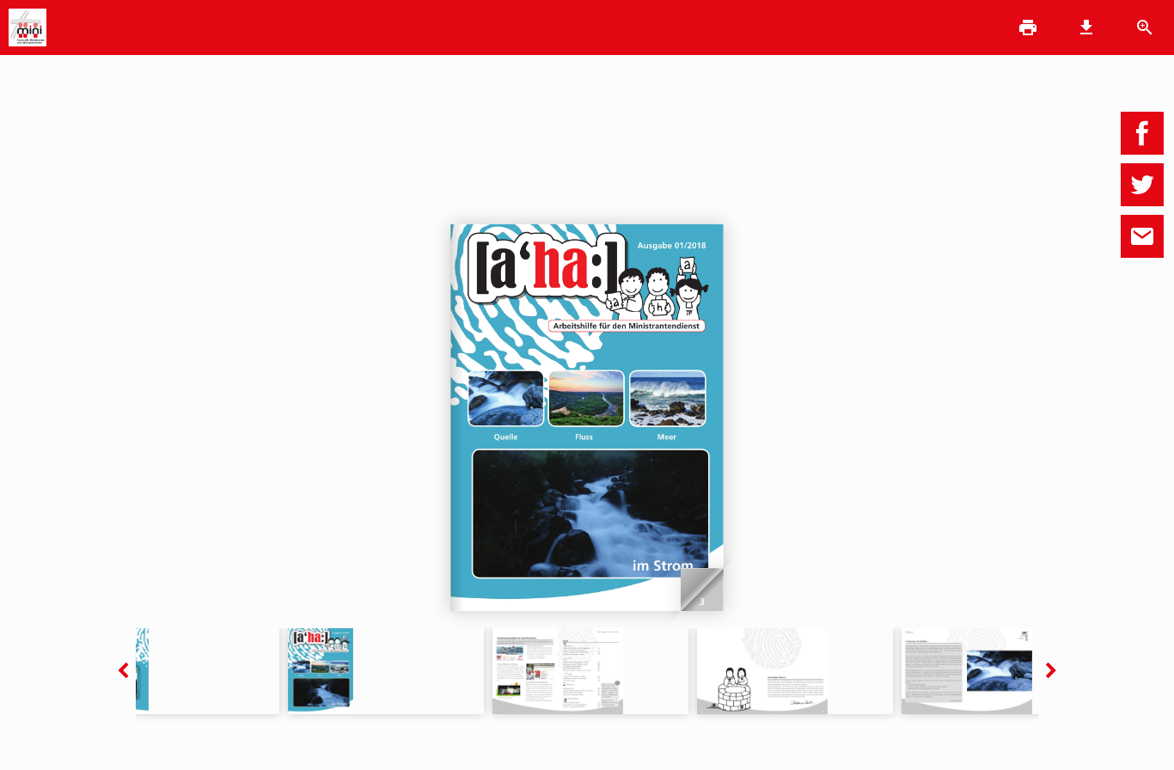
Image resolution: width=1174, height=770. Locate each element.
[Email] (1142, 236)
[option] (386, 671)
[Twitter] (1142, 184)
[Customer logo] (27, 29)
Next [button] (1051, 671)
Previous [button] (122, 671)
